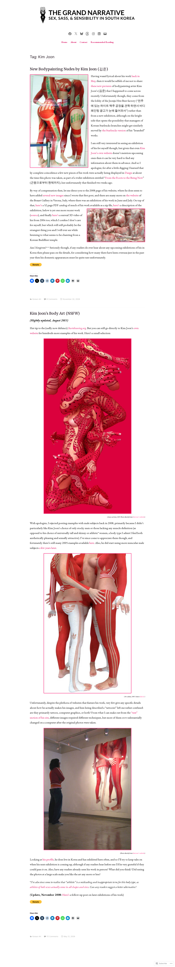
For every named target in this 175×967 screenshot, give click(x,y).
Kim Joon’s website (139, 517)
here (91, 543)
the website (132, 195)
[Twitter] (76, 33)
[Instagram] (93, 33)
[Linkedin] (99, 33)
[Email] (105, 33)
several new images (53, 195)
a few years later (47, 548)
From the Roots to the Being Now (124, 178)
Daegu (128, 173)
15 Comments (52, 936)
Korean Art (36, 299)
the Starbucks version (114, 130)
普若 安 (142, 697)
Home (64, 42)
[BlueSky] (81, 33)
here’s (38, 205)
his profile (48, 859)
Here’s (66, 895)
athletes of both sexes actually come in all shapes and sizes (59, 887)
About (73, 42)
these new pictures (101, 86)
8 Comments (52, 299)
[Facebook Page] (70, 33)
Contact (83, 42)
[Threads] (87, 33)
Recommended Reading (102, 42)
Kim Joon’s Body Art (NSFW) (55, 313)
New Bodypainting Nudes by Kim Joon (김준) (69, 69)
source (34, 215)
